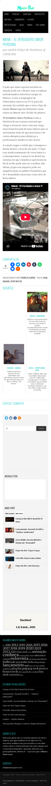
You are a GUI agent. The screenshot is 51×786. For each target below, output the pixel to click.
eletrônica (39, 655)
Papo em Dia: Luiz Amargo (14, 715)
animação (39, 652)
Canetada (27, 14)
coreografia (24, 656)
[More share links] (18, 269)
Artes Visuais (10, 24)
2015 (36, 645)
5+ (4, 645)
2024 (19, 652)
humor (44, 659)
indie (6, 662)
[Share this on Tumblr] (34, 264)
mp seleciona (34, 666)
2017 (6, 648)
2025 (24, 652)
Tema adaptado (8, 781)
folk (30, 659)
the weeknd (33, 672)
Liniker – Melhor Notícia (13, 719)
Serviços (8, 30)
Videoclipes (39, 14)
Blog (22, 24)
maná (6, 281)
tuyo (21, 675)
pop (24, 668)
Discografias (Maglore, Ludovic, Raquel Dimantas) (24, 724)
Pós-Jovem (40, 24)
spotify (26, 672)
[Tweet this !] (18, 264)
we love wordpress (32, 781)
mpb (26, 665)
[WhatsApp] (40, 264)
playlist (17, 668)
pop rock (16, 281)
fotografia (36, 659)
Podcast (16, 14)
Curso (18, 30)
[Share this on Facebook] (12, 264)
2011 (45, 277)
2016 (44, 645)
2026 (30, 652)
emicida (6, 659)
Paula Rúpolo (20, 781)
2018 (13, 648)
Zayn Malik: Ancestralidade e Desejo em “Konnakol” (25, 701)
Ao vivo (31, 19)
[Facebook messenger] (12, 269)
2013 (22, 645)
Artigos (7, 19)
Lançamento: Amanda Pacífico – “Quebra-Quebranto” (21, 695)
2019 (21, 648)
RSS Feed (43, 781)
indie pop (15, 662)
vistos (19, 513)
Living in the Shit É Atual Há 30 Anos (18, 689)
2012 (14, 645)
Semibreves (19, 19)
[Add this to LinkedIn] (23, 264)
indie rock (27, 662)
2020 (30, 648)
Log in (5, 783)
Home (6, 14)
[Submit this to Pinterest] (29, 264)
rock (15, 671)
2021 (37, 648)
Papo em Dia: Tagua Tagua (14, 705)
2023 (13, 651)
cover (31, 656)
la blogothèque (39, 662)
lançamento (13, 665)
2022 (6, 652)
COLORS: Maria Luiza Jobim (14, 710)
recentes (9, 513)
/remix (29, 24)
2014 (29, 645)
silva (20, 672)
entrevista (19, 658)
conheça (11, 654)
